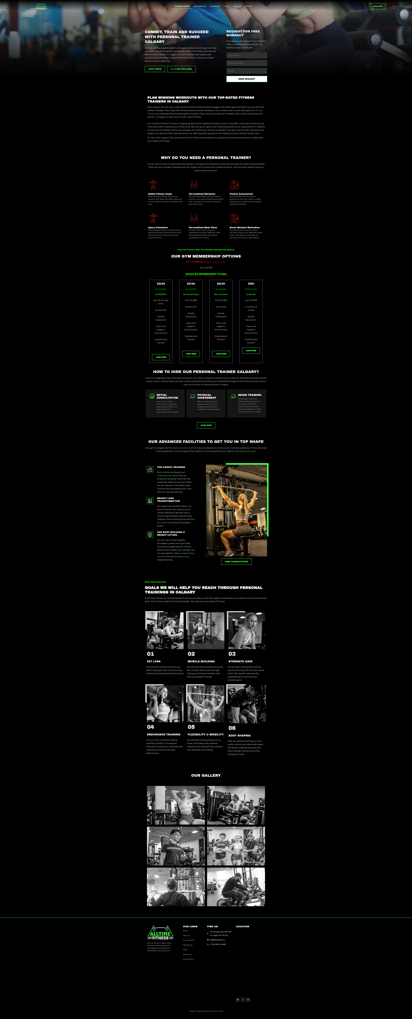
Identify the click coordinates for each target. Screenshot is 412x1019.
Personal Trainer (182, 6)
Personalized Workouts (202, 194)
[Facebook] (238, 1000)
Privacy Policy (188, 959)
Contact (248, 6)
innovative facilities (187, 448)
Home (185, 931)
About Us (237, 6)
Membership (215, 6)
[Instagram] (243, 1000)
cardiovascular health (167, 475)
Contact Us (187, 954)
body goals (250, 451)
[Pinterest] (248, 1000)
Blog (227, 6)
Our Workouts (200, 6)
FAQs (185, 950)
